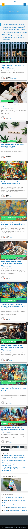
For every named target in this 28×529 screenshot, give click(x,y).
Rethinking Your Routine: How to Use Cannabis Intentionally (12, 145)
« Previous (3, 447)
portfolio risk (15, 421)
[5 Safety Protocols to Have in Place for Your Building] (13, 52)
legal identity (22, 217)
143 (2, 450)
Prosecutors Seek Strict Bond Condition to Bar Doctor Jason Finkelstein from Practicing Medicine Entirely (13, 29)
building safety (5, 61)
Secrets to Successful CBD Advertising (18, 510)
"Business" (11, 78)
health (8, 140)
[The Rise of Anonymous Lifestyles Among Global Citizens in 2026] (13, 170)
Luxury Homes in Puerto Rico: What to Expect (13, 36)
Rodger (5, 504)
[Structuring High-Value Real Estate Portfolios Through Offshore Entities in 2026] (13, 416)
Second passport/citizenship (9, 219)
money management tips (7, 101)
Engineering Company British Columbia (13, 497)
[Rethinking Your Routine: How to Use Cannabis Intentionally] (13, 132)
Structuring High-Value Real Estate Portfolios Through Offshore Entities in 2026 (12, 429)
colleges (6, 510)
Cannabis (4, 140)
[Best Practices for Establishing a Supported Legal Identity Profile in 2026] (13, 210)
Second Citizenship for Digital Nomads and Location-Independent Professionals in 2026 (13, 388)
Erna (5, 507)
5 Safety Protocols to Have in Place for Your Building (12, 66)
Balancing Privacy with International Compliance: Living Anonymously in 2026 (12, 347)
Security (15, 78)
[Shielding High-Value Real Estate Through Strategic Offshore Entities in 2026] (13, 250)
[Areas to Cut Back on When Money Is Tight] (13, 92)
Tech (10, 118)
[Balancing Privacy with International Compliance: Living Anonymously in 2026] (13, 333)
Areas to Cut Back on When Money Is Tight (12, 106)
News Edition (11, 68)
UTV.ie (14, 2)
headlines (10, 185)
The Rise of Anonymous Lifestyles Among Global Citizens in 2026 (11, 182)
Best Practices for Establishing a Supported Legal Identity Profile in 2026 (13, 224)
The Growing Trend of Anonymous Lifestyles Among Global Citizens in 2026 (13, 305)
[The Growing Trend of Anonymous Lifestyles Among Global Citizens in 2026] (13, 292)
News (10, 278)
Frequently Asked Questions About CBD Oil (12, 499)
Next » (6, 450)
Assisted (10, 196)
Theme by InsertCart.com (20, 527)
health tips (14, 140)
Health (10, 157)
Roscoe (5, 500)
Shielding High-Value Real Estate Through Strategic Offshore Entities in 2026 (12, 263)
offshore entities (6, 421)
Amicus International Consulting (10, 217)
